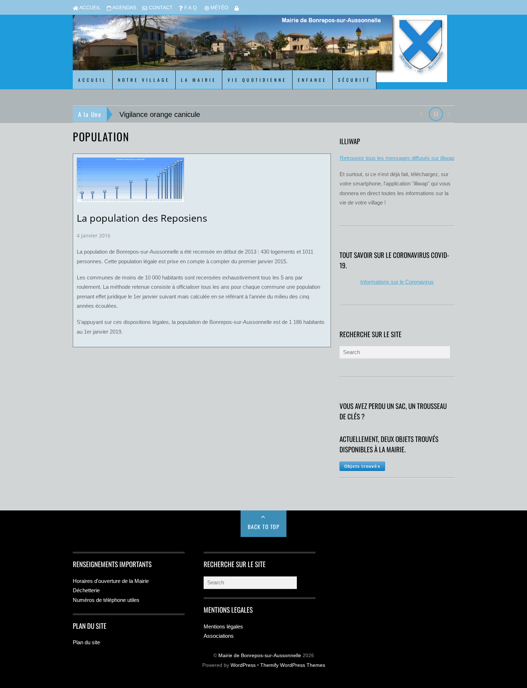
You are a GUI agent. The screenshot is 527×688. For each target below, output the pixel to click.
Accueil (89, 7)
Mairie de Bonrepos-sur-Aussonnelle (259, 655)
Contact (160, 7)
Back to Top (264, 527)
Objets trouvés (362, 466)
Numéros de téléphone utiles (106, 600)
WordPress (243, 665)
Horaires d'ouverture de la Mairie (111, 581)
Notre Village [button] (144, 80)
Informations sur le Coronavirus (397, 282)
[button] (421, 113)
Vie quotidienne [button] (257, 80)
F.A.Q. (190, 7)
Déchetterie (86, 590)
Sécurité (354, 80)
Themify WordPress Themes (292, 665)
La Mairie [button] (199, 80)
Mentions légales (223, 626)
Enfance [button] (312, 80)
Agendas (123, 7)
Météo (218, 7)
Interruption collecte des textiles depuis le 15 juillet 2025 (227, 114)
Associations (219, 636)
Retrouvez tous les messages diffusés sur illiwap (397, 158)
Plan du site (86, 642)
